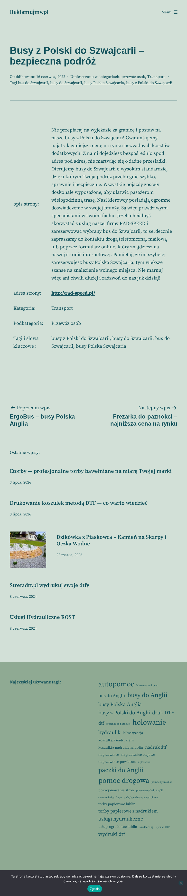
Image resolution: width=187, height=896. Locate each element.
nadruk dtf (156, 747)
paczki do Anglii (121, 770)
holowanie (149, 722)
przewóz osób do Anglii (149, 790)
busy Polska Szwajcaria (104, 82)
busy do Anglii (147, 695)
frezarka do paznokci (118, 724)
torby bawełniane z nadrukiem (141, 797)
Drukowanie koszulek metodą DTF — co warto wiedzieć (79, 503)
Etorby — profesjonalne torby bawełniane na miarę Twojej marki (91, 471)
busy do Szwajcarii (66, 82)
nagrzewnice (108, 754)
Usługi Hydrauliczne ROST (42, 617)
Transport (156, 76)
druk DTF (163, 712)
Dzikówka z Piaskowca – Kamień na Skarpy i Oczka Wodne (111, 540)
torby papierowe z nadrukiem (128, 811)
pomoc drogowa (123, 780)
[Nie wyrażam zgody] (180, 883)
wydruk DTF (163, 827)
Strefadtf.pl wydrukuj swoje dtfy (49, 585)
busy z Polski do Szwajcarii (149, 82)
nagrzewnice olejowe (138, 754)
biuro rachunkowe (146, 685)
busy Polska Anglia (120, 704)
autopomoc (116, 684)
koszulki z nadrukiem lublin (120, 747)
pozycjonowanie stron (116, 790)
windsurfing (146, 827)
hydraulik (109, 732)
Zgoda (95, 889)
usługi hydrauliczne (120, 819)
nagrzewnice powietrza (117, 761)
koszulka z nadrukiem (116, 740)
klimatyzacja (133, 733)
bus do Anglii (111, 696)
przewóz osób (133, 76)
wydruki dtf (111, 834)
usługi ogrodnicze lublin (117, 826)
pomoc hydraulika (161, 782)
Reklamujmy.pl (29, 12)
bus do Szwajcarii (33, 82)
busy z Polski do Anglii (124, 712)
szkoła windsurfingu (110, 797)
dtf (101, 723)
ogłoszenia (144, 762)
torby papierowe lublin (116, 804)
